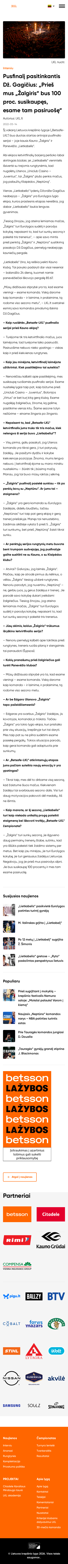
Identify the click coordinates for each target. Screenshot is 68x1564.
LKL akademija (12, 1495)
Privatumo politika (14, 1466)
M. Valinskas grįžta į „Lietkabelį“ (40, 923)
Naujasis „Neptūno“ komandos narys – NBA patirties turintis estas (39, 1018)
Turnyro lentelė (46, 1445)
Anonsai (8, 1450)
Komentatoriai (45, 1502)
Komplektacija (11, 1461)
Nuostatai (42, 1512)
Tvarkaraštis (44, 1450)
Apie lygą (42, 1486)
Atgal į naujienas (22, 1177)
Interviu (8, 68)
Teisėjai (41, 1496)
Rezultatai (43, 1455)
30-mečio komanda (49, 1527)
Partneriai (42, 1507)
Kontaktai (42, 1491)
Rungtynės (9, 1455)
